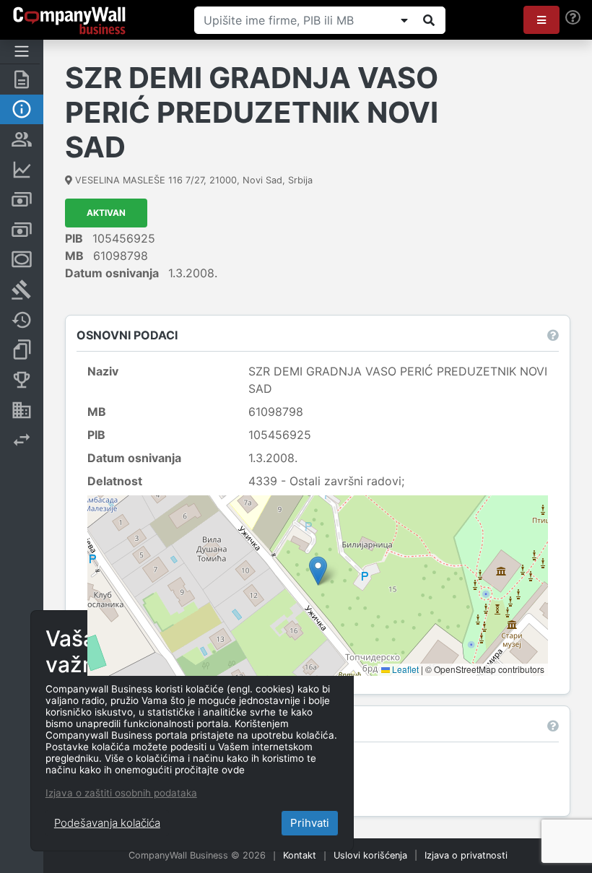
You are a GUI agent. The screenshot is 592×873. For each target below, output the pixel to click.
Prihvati (309, 823)
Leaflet (404, 669)
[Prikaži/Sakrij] (404, 20)
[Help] (572, 18)
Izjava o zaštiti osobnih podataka (121, 793)
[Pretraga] (428, 20)
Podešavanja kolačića (107, 823)
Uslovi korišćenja (370, 855)
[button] (541, 20)
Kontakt (299, 855)
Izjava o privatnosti (466, 855)
